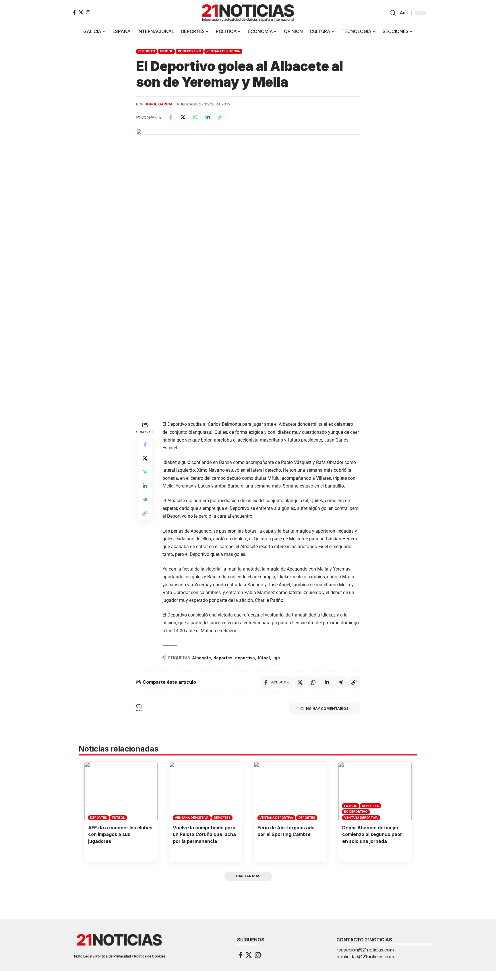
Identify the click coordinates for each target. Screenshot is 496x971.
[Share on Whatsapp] (195, 117)
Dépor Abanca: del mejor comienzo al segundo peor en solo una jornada (372, 834)
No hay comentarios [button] (327, 708)
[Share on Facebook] (170, 117)
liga (276, 657)
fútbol (263, 657)
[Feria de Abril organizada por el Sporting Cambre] (290, 791)
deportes (223, 657)
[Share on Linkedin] (207, 117)
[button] (393, 13)
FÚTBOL (166, 51)
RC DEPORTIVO (189, 51)
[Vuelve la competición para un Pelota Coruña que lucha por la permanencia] (205, 791)
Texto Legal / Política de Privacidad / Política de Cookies (119, 956)
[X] (81, 12)
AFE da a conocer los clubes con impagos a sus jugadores (120, 834)
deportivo (245, 657)
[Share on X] (183, 117)
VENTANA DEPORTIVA (223, 51)
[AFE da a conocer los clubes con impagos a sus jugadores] (121, 791)
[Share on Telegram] (145, 499)
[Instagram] (88, 12)
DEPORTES (146, 51)
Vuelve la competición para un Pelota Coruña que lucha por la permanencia (204, 834)
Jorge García (159, 104)
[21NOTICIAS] (248, 13)
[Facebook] (74, 12)
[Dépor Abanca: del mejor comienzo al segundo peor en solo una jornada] (375, 791)
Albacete (201, 657)
